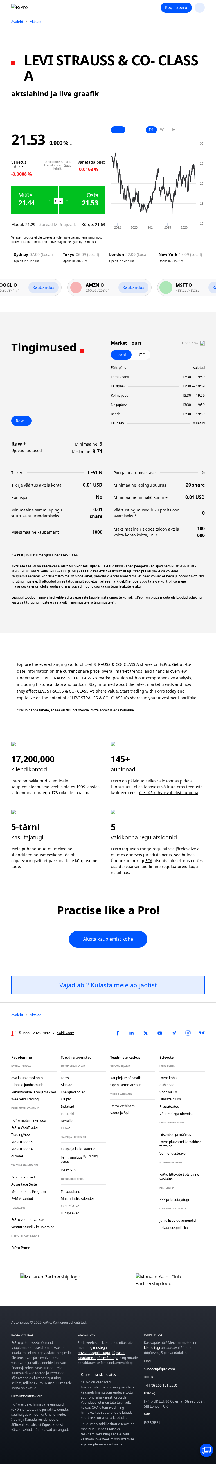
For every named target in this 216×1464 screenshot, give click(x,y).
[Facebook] (117, 1033)
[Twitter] (145, 1033)
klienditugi (152, 1347)
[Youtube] (160, 1033)
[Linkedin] (131, 1033)
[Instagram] (188, 1033)
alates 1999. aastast (82, 786)
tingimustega (96, 1347)
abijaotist (143, 985)
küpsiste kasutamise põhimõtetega (101, 1355)
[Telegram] (174, 1033)
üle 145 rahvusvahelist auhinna (168, 792)
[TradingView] (202, 1033)
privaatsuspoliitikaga (94, 1352)
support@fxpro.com (159, 1369)
